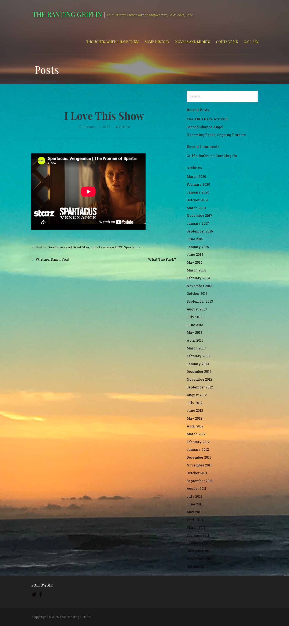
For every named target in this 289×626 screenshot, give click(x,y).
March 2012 (196, 434)
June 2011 (195, 504)
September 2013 (200, 301)
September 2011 (199, 481)
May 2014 (194, 262)
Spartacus (132, 247)
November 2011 (199, 465)
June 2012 (195, 410)
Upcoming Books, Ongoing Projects (216, 134)
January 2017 (198, 223)
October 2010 (197, 566)
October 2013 (197, 293)
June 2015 (195, 239)
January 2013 (198, 364)
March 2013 (196, 348)
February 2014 (198, 278)
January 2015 (198, 247)
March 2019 (196, 208)
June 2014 (195, 254)
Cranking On (226, 155)
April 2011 (195, 519)
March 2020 (196, 176)
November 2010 (199, 558)
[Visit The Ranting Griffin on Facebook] (41, 595)
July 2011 (194, 496)
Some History (157, 41)
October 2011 (197, 473)
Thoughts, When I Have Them (112, 41)
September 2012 (200, 387)
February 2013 (198, 356)
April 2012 (195, 426)
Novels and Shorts (192, 41)
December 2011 (199, 457)
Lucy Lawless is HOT (106, 247)
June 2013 (195, 325)
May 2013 (194, 332)
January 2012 (198, 449)
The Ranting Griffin (67, 14)
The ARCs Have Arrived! (207, 119)
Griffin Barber (198, 155)
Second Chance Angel (205, 127)
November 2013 (199, 286)
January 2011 (197, 543)
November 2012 (199, 379)
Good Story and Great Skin (68, 247)
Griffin (124, 126)
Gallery (251, 41)
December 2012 (199, 371)
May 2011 (194, 512)
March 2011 (196, 527)
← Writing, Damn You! (50, 259)
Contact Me (227, 41)
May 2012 (194, 418)
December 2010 (199, 551)
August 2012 (197, 395)
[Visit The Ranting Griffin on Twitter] (34, 595)
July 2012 (194, 403)
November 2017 (199, 215)
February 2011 (198, 535)
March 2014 (196, 270)
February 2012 (198, 442)
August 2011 (196, 488)
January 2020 (198, 192)
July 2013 (194, 317)
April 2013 (195, 340)
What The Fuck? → (164, 259)
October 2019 (197, 200)
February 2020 (198, 184)
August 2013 (197, 309)
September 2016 (200, 231)
